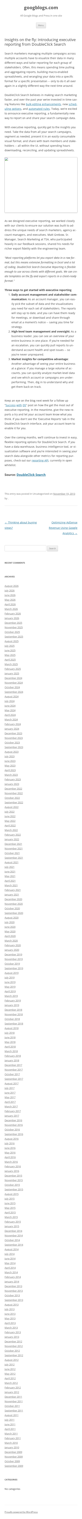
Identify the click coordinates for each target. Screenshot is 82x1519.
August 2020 (11, 917)
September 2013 (14, 1300)
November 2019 (14, 959)
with (19, 405)
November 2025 (14, 627)
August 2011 (11, 1415)
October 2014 (12, 1240)
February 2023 (13, 779)
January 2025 (12, 673)
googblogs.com (41, 8)
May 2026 (10, 599)
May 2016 (10, 1152)
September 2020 (14, 913)
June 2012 (10, 1369)
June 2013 (10, 1314)
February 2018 (13, 1056)
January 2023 (12, 784)
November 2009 (14, 1456)
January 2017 (12, 1115)
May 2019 (10, 986)
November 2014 (14, 1235)
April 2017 (10, 1102)
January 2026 (12, 618)
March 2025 (11, 664)
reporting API (40, 460)
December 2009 (13, 1452)
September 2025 (14, 636)
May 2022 (10, 821)
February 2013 (13, 1332)
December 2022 (13, 788)
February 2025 (13, 669)
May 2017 (10, 1097)
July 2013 (9, 1309)
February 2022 (13, 834)
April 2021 (10, 880)
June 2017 (10, 1092)
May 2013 (10, 1318)
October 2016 (12, 1129)
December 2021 (13, 844)
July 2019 (9, 977)
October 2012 (12, 1350)
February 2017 (13, 1111)
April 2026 (10, 604)
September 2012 (14, 1355)
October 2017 (12, 1074)
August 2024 (11, 696)
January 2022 (12, 839)
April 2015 (10, 1212)
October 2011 (12, 1406)
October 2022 (12, 798)
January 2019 (12, 1005)
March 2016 (11, 1161)
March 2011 (11, 1433)
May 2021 (10, 876)
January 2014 (12, 1281)
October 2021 (12, 853)
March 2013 (11, 1327)
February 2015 (13, 1221)
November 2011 (14, 1401)
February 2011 (13, 1438)
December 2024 (13, 678)
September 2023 (14, 747)
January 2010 (12, 1447)
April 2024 (10, 715)
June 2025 (10, 650)
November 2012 (14, 1346)
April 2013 (10, 1323)
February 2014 (13, 1277)
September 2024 (14, 692)
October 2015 (12, 1185)
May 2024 (10, 710)
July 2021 (9, 867)
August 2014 (11, 1249)
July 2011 (9, 1419)
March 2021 (11, 885)
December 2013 (13, 1286)
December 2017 (13, 1065)
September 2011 (14, 1410)
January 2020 (12, 950)
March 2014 (11, 1272)
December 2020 (13, 899)
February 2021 (13, 890)
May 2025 (10, 655)
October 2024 (12, 687)
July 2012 (9, 1364)
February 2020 (13, 945)
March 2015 (11, 1217)
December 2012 (13, 1341)
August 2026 (11, 586)
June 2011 (10, 1424)
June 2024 (10, 705)
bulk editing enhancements (43, 104)
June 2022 (10, 816)
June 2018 (10, 1037)
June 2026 (10, 595)
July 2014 (9, 1254)
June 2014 (10, 1258)
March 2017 (11, 1106)
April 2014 (10, 1267)
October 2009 (12, 1461)
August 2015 (11, 1194)
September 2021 (14, 857)
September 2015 (14, 1189)
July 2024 (9, 701)
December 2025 (13, 622)
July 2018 (9, 1032)
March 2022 (11, 830)
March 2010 (11, 1443)
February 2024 (13, 724)
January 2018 (12, 1060)
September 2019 (14, 968)
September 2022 (14, 802)
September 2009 (14, 1466)
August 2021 (11, 862)
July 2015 (9, 1198)
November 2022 (14, 793)
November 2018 (14, 1014)
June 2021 (10, 871)
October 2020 (12, 908)
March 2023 (11, 774)
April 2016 (10, 1157)
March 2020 (11, 940)
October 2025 (12, 632)
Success (11, 405)
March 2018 (11, 1051)
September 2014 (14, 1244)
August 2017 (11, 1083)
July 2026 (9, 590)
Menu (41, 25)
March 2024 (11, 719)
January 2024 (12, 728)
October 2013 (12, 1295)
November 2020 (14, 903)
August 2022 (11, 807)
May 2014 (10, 1263)
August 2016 (11, 1138)
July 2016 (9, 1143)
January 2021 (12, 894)
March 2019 (11, 996)
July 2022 (9, 811)
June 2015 (10, 1203)
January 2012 (12, 1392)
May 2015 (10, 1208)
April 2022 (10, 825)
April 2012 (10, 1378)
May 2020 (10, 931)
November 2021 (14, 848)
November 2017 (14, 1069)
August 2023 (11, 751)
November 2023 (14, 738)
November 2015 (14, 1180)
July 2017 (9, 1088)
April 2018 (10, 1046)
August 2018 (11, 1028)
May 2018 (10, 1042)
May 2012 (10, 1373)
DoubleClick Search (31, 475)
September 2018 (14, 1023)
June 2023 (10, 761)
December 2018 (13, 1009)
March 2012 (11, 1383)
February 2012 (13, 1387)
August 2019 (11, 973)
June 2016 (10, 1148)
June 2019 (10, 982)
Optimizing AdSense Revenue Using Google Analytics (63, 528)
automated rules (39, 109)
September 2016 (14, 1134)
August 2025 (11, 641)
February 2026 (13, 613)
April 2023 (10, 770)
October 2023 (12, 742)
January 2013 (12, 1337)
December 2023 (13, 733)
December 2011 (13, 1396)
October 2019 (12, 963)
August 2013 (11, 1304)
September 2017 (14, 1079)
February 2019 (13, 1000)
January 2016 (12, 1171)
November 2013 (14, 1290)
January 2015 (12, 1226)
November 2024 (14, 682)
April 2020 (10, 936)
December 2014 (13, 1231)
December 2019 (13, 954)
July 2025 (9, 645)
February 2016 (13, 1166)
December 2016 (13, 1120)
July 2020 (9, 922)
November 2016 (14, 1125)
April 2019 (10, 991)
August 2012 (11, 1360)
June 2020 (10, 927)
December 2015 (13, 1175)
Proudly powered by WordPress (21, 1512)
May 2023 (10, 765)
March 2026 (11, 609)
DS (24, 405)
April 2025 (10, 659)
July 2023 (9, 756)
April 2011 (10, 1429)
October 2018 (12, 1019)
